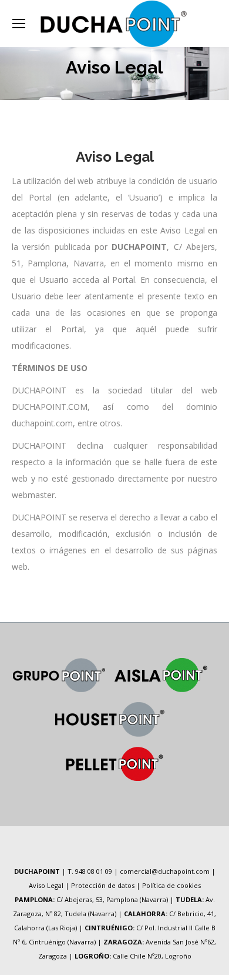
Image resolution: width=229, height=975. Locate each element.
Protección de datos (102, 885)
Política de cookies (171, 885)
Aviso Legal (46, 885)
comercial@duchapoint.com (165, 871)
